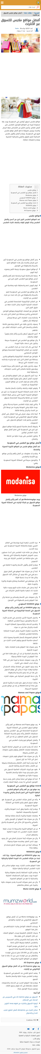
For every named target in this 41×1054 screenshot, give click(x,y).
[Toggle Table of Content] (35, 187)
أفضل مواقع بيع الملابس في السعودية (23, 193)
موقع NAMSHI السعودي (28, 198)
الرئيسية (36, 13)
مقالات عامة (36, 1045)
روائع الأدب (36, 1038)
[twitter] (33, 1029)
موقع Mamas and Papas (27, 200)
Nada (17, 28)
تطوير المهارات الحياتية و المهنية (29, 1035)
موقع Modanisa (31, 195)
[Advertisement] (20, 74)
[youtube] (28, 1029)
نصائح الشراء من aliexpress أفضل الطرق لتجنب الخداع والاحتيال (20, 1011)
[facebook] (38, 1029)
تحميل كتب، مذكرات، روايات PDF (29, 1032)
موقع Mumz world (29, 208)
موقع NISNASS (31, 205)
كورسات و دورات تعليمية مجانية (30, 1042)
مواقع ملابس (32, 190)
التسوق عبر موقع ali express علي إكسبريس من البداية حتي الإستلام (20, 998)
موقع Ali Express (30, 210)
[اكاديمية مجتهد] (38, 2)
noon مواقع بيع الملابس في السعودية (23, 203)
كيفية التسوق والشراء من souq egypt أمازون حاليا (21, 1005)
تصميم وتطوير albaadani (21, 1052)
